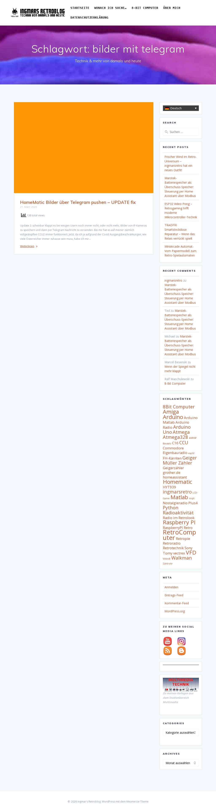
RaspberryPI (173, 527)
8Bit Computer (179, 407)
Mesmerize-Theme (137, 801)
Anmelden (171, 587)
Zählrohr (168, 563)
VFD (191, 552)
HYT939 (169, 487)
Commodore (173, 448)
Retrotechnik (173, 547)
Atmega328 (175, 437)
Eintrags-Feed (174, 595)
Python (170, 507)
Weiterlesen (27, 246)
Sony (188, 547)
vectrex (179, 553)
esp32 (191, 453)
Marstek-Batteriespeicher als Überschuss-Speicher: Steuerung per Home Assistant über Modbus (180, 187)
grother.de (171, 472)
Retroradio (172, 543)
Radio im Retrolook (178, 517)
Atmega (181, 432)
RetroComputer (179, 535)
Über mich (171, 7)
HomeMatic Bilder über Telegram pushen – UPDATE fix (78, 202)
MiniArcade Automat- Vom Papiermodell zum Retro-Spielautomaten (180, 250)
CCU (183, 442)
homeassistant (175, 477)
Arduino (173, 417)
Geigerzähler (173, 467)
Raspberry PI (179, 522)
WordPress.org (175, 611)
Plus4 (193, 502)
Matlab (179, 497)
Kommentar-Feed (177, 603)
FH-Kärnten (172, 458)
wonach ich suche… (110, 7)
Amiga (171, 411)
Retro (188, 527)
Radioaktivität (178, 513)
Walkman (181, 558)
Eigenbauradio (175, 452)
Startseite (79, 7)
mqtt (191, 498)
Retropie (183, 538)
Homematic (177, 481)
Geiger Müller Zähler (180, 460)
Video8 (166, 558)
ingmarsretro (173, 280)
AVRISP (192, 438)
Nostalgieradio (175, 502)
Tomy (167, 553)
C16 (175, 443)
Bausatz (167, 443)
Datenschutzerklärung (89, 17)
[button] (181, 108)
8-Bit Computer (145, 7)
